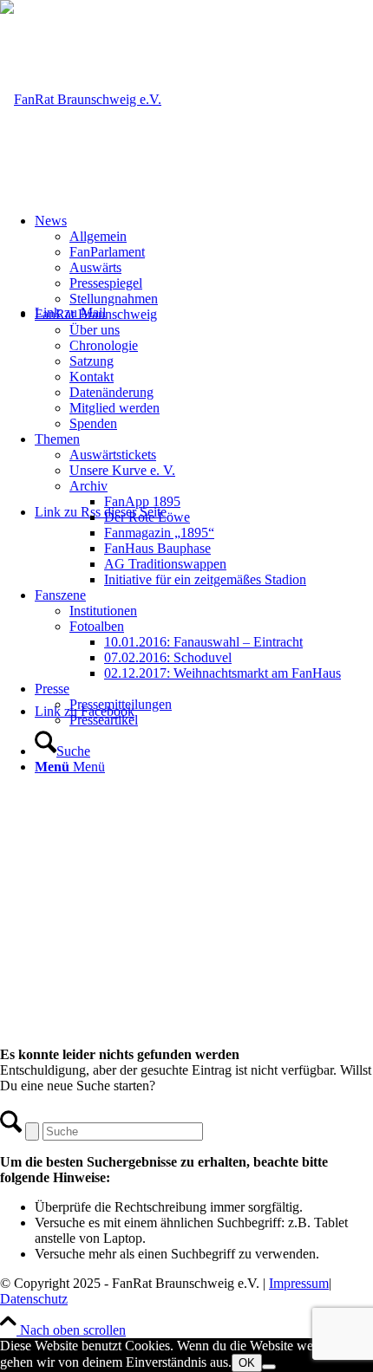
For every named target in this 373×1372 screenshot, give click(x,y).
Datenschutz (34, 1298)
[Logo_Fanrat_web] (80, 99)
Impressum (299, 1283)
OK (247, 1362)
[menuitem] (204, 260)
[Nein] (269, 1366)
